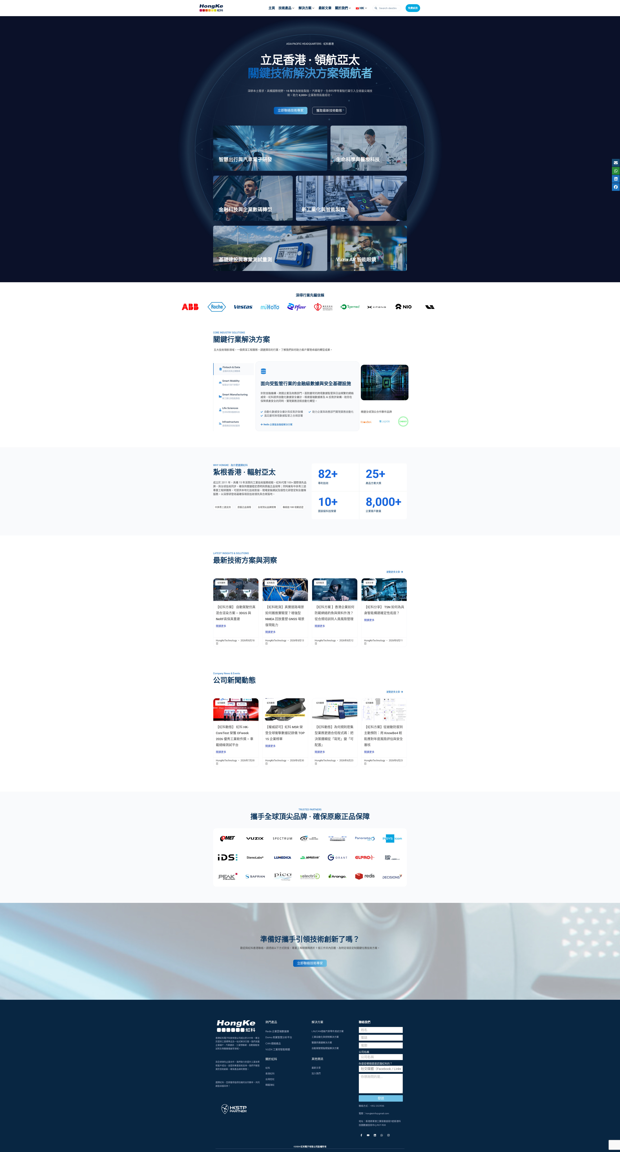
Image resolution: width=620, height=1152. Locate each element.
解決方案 (305, 8)
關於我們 (341, 8)
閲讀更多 (221, 626)
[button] (222, 507)
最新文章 (325, 8)
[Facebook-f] (361, 1135)
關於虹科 (271, 1059)
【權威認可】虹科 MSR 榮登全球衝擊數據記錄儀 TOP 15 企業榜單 (285, 733)
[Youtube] (368, 1135)
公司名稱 (364, 1052)
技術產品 (285, 8)
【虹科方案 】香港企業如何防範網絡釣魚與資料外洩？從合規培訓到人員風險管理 (334, 613)
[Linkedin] (374, 1135)
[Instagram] (388, 1135)
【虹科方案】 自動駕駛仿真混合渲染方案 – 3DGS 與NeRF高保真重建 (235, 613)
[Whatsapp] (381, 1135)
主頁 (272, 8)
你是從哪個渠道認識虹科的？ (375, 1063)
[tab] (233, 369)
